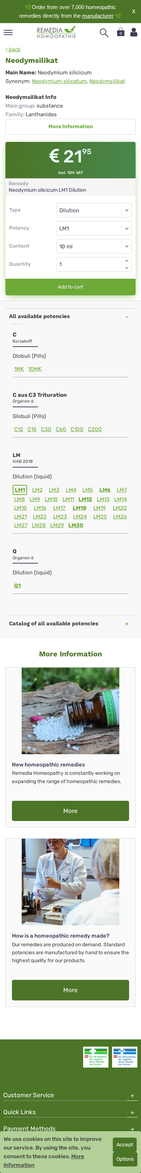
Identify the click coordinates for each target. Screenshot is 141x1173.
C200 (95, 429)
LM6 (105, 490)
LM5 (87, 490)
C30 (46, 429)
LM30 (75, 525)
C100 (77, 429)
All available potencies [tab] (39, 316)
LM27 (20, 525)
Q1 (17, 585)
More (70, 810)
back (14, 49)
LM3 (54, 490)
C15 (32, 429)
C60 (61, 429)
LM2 (37, 490)
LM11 (68, 499)
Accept (124, 1145)
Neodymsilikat (107, 81)
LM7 (122, 490)
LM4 (71, 490)
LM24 (80, 516)
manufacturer (98, 16)
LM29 (57, 525)
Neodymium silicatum (59, 81)
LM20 (120, 508)
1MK (19, 369)
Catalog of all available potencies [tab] (53, 623)
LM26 (120, 516)
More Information (70, 126)
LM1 (20, 490)
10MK (35, 369)
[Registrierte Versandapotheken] (95, 1057)
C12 (18, 429)
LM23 (60, 516)
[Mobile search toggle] (104, 33)
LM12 (85, 499)
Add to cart (70, 287)
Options (125, 1159)
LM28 (39, 525)
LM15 (20, 508)
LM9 (35, 499)
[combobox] (94, 228)
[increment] (127, 260)
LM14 (120, 499)
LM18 (79, 508)
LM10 (51, 499)
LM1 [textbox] (64, 228)
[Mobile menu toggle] (8, 33)
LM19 (99, 508)
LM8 (19, 499)
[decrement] (127, 267)
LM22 (40, 516)
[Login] (133, 32)
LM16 (40, 508)
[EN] (56, 32)
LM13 (103, 499)
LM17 (59, 508)
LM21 (20, 516)
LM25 (100, 516)
